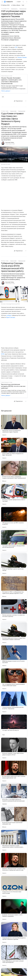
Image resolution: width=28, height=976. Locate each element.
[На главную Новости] (9, 1)
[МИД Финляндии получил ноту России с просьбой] (14, 656)
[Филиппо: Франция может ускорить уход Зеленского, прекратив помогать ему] (14, 864)
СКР (16, 47)
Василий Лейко (9, 142)
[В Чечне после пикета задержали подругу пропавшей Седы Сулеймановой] (14, 472)
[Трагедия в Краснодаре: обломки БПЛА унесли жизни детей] (14, 541)
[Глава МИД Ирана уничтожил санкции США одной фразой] (14, 956)
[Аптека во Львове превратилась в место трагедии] (14, 495)
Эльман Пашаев (22, 57)
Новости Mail (13, 111)
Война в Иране (16, 5)
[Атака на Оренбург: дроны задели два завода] (14, 564)
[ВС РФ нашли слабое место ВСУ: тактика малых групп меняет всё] (14, 771)
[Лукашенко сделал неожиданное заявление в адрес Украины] (14, 425)
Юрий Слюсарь (10, 317)
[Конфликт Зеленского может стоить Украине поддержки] (14, 910)
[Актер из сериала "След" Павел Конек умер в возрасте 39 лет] (14, 748)
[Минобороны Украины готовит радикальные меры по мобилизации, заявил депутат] (14, 841)
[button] (14, 155)
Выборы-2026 (6, 5)
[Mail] (5, 1)
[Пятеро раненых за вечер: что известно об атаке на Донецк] (14, 610)
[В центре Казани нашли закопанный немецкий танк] (14, 817)
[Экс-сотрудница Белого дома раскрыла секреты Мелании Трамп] (14, 679)
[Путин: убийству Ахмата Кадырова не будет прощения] (14, 448)
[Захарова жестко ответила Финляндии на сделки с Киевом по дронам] (14, 933)
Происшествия (23, 8)
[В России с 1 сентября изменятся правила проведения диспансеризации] (14, 794)
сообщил (8, 315)
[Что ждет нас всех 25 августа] (14, 725)
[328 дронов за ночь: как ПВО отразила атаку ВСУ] (14, 518)
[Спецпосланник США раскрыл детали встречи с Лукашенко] (14, 702)
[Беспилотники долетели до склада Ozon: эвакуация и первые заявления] (14, 633)
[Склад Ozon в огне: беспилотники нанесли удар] (14, 887)
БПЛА (2, 354)
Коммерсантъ (14, 8)
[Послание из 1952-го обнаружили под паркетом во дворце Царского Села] (14, 587)
